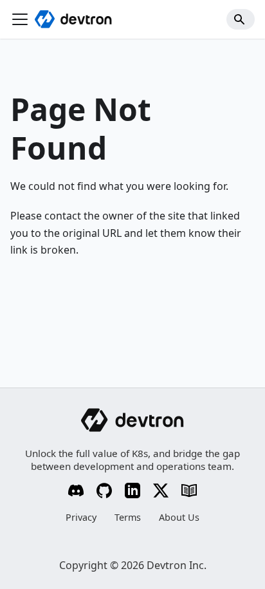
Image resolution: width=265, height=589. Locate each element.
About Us (179, 517)
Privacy (81, 517)
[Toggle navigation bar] (20, 19)
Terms (127, 517)
